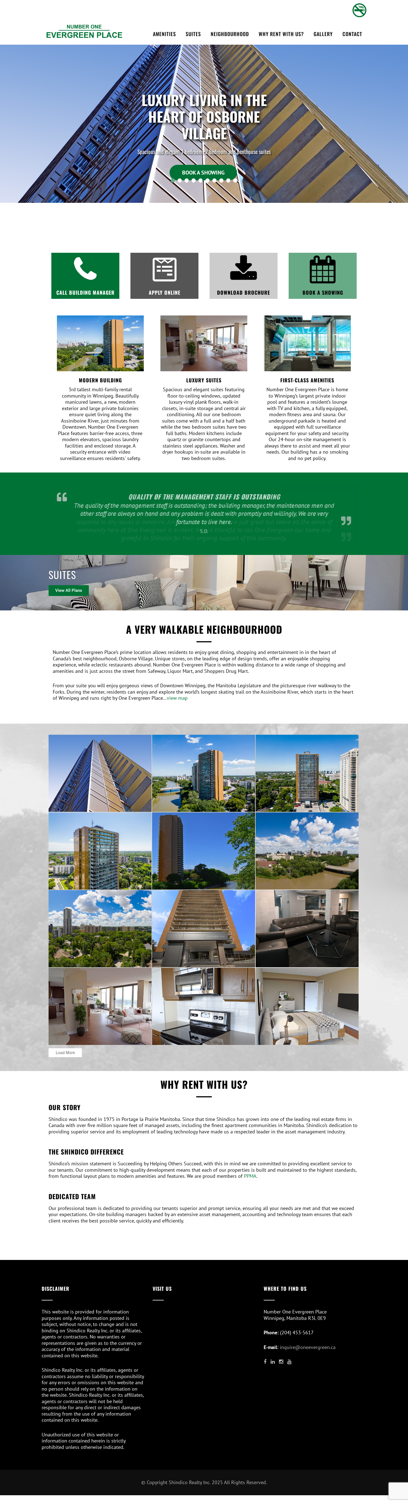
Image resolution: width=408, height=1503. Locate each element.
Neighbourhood (230, 33)
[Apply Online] (164, 269)
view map (177, 698)
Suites (193, 33)
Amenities (164, 33)
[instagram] (281, 1361)
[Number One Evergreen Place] (84, 31)
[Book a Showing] (323, 269)
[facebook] (265, 1361)
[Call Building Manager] (85, 269)
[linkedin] (273, 1361)
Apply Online (164, 292)
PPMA (250, 1176)
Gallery (323, 33)
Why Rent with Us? (281, 33)
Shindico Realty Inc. (189, 1482)
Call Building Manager (85, 292)
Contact (352, 33)
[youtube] (289, 1361)
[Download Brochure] (244, 269)
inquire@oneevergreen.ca (308, 1347)
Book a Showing (323, 292)
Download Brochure (243, 292)
